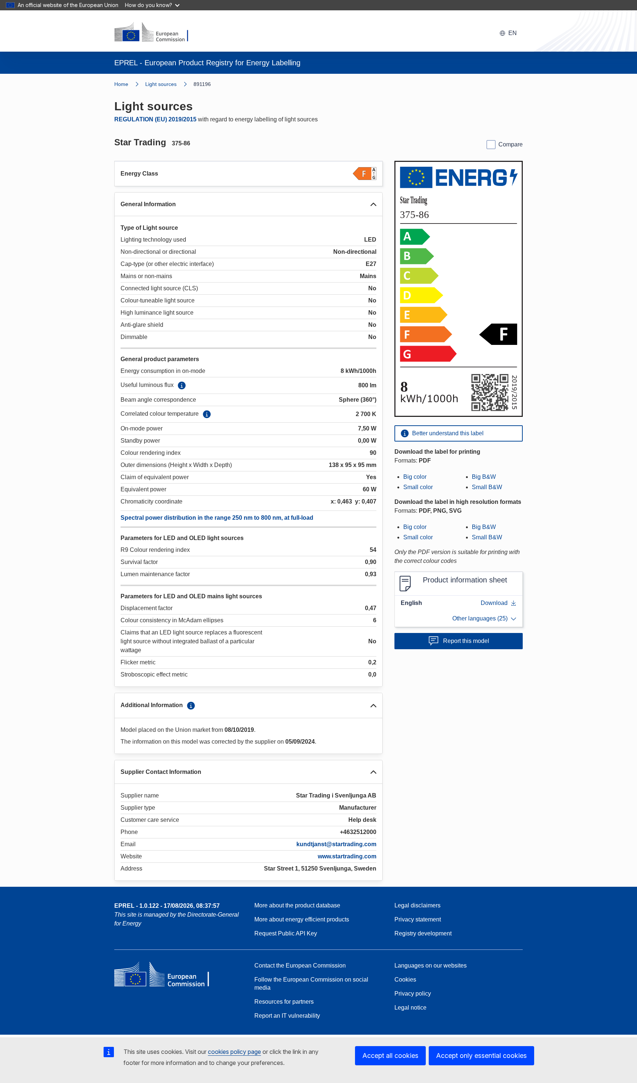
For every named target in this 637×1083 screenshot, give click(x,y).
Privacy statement (417, 919)
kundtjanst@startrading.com (336, 844)
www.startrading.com (347, 856)
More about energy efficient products (301, 919)
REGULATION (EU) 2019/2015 (155, 119)
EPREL (167, 906)
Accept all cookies (390, 1055)
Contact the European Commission (300, 965)
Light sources (161, 84)
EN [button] (512, 33)
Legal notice (410, 1007)
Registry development (423, 933)
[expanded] (373, 204)
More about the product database (297, 905)
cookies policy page (234, 1051)
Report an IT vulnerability (287, 1016)
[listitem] (169, 84)
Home (121, 84)
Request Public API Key (285, 933)
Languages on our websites (430, 965)
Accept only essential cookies (481, 1055)
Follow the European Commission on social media (311, 983)
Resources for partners (284, 1002)
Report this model (466, 641)
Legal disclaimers (417, 905)
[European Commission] (156, 32)
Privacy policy (412, 993)
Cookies (405, 979)
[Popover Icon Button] (181, 385)
